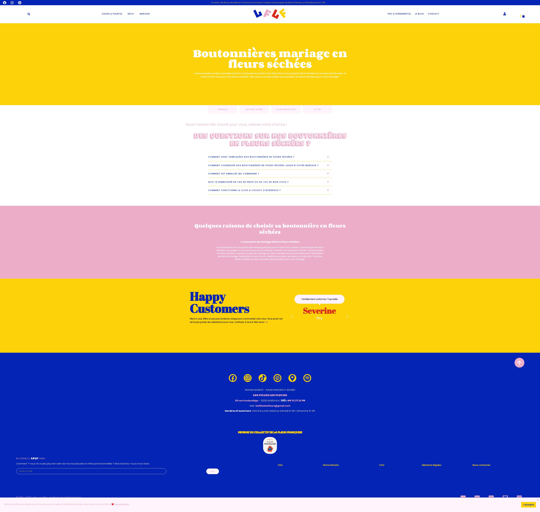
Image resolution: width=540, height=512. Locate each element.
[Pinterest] (19, 2)
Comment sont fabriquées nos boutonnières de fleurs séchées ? (251, 157)
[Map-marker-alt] (292, 378)
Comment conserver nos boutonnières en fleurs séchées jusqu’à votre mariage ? (263, 165)
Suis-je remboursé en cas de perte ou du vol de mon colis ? (248, 182)
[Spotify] (307, 378)
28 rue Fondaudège (246, 400)
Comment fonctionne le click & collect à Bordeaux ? (244, 190)
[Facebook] (4, 2)
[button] (29, 14)
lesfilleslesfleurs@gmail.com (273, 405)
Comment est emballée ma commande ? (233, 173)
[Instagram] (12, 2)
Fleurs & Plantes (112, 13)
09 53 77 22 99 (296, 400)
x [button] (538, 499)
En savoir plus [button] (121, 504)
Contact (433, 13)
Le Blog (419, 13)
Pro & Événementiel (399, 13)
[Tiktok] (262, 378)
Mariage (145, 13)
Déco (131, 13)
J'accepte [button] (528, 504)
